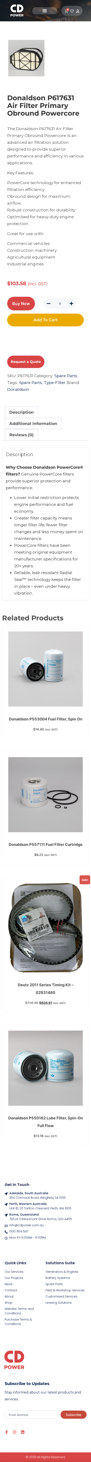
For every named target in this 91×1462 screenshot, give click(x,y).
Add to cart (45, 319)
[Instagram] (15, 1432)
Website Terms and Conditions (19, 1311)
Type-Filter (55, 382)
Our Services (14, 1272)
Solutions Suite (60, 1263)
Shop (8, 1303)
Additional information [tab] (33, 423)
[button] (44, 10)
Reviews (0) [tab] (21, 434)
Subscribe (73, 1415)
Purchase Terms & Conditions (18, 1321)
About (9, 1296)
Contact (11, 1290)
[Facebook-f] (6, 1432)
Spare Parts (65, 375)
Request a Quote (26, 362)
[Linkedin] (23, 1432)
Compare (10, 337)
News (8, 1284)
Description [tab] (21, 412)
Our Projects (14, 1278)
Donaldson (18, 389)
